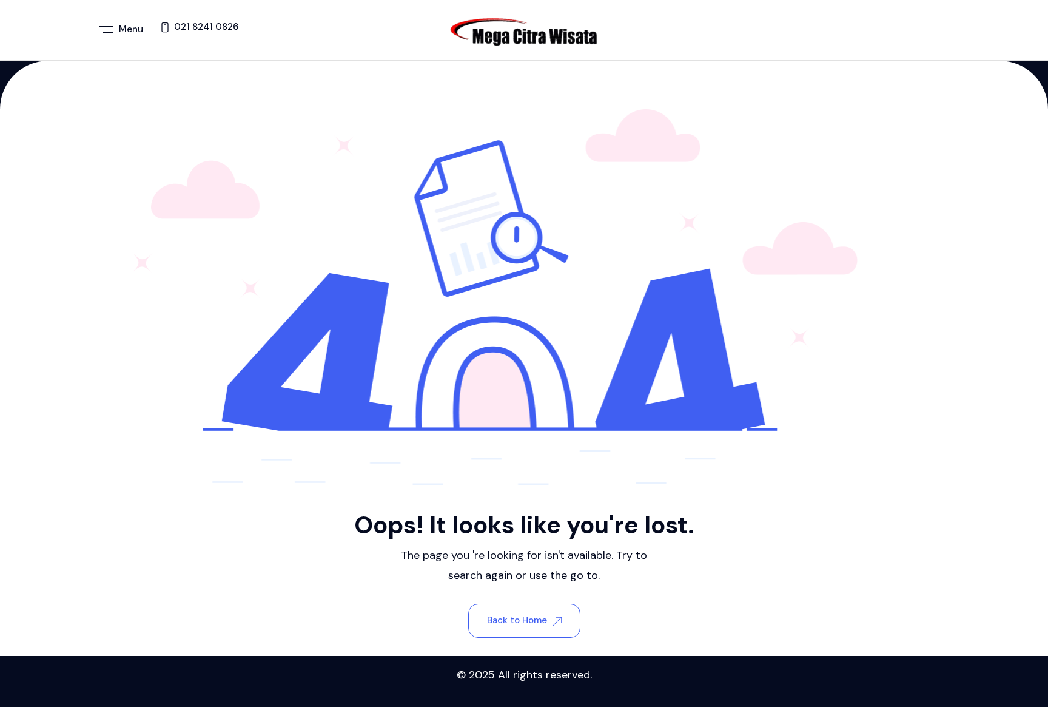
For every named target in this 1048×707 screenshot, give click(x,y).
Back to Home (517, 620)
